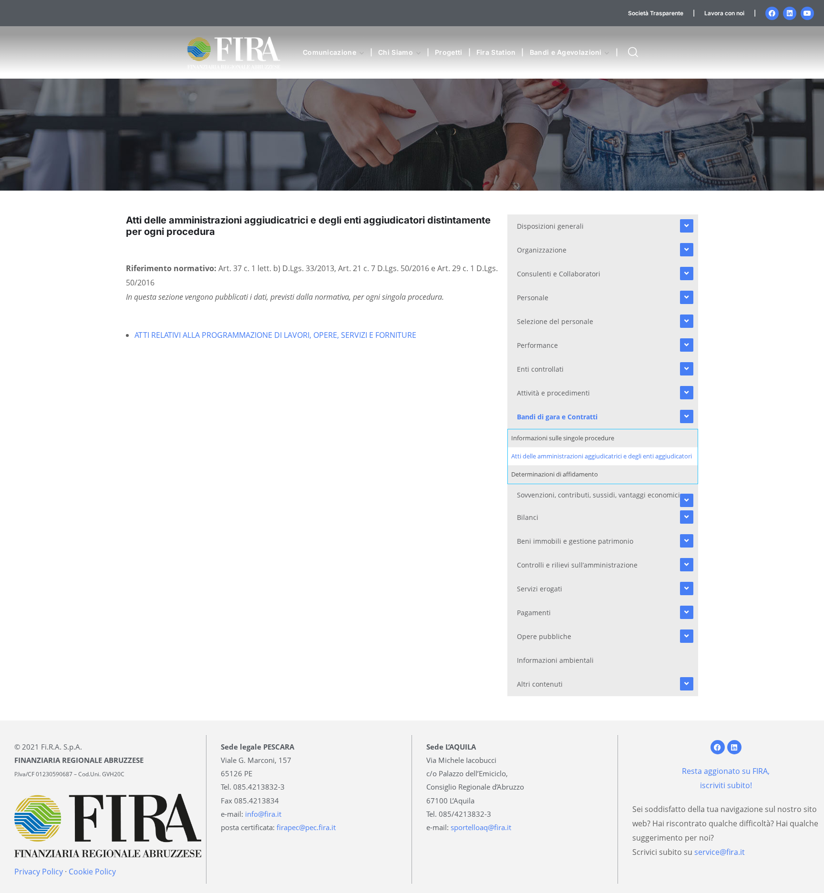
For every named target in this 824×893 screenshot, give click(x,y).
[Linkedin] (789, 13)
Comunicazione (329, 52)
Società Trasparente (655, 13)
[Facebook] (772, 13)
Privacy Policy (38, 871)
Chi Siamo (395, 52)
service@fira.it (719, 852)
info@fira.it (263, 814)
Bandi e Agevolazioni (566, 52)
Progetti (448, 52)
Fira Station (496, 52)
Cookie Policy (92, 871)
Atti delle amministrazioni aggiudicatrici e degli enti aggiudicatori (601, 456)
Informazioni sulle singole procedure (562, 438)
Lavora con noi (724, 13)
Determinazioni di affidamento (554, 474)
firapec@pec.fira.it (306, 827)
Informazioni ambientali (555, 660)
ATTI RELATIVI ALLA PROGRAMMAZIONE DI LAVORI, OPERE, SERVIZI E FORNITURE (275, 335)
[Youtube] (807, 13)
